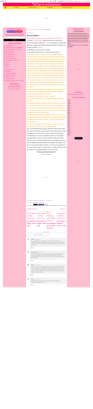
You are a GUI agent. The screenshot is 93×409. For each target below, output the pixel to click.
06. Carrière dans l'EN (9, 55)
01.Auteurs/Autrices (9, 45)
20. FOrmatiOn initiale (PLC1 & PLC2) (13, 80)
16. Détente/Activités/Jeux (10, 73)
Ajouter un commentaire (38, 234)
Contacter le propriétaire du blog (75, 94)
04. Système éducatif (9, 51)
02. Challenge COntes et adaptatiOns (13, 47)
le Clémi (47, 43)
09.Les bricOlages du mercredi (11, 60)
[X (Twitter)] (53, 1)
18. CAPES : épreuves (9, 77)
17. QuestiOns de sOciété (10, 75)
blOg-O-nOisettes (30, 29)
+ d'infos (39, 47)
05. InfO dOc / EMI (8, 53)
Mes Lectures (33, 7)
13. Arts (6, 67)
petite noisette (78, 45)
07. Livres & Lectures (9, 56)
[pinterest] (55, 1)
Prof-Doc (49, 7)
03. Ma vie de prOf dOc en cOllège (12, 49)
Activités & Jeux (67, 7)
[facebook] (51, 1)
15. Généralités (7, 71)
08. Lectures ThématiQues (10, 58)
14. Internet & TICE (9, 69)
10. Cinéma (6, 62)
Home (5, 7)
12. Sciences (7, 66)
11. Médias (6, 64)
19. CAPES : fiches (8, 78)
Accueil (16, 7)
